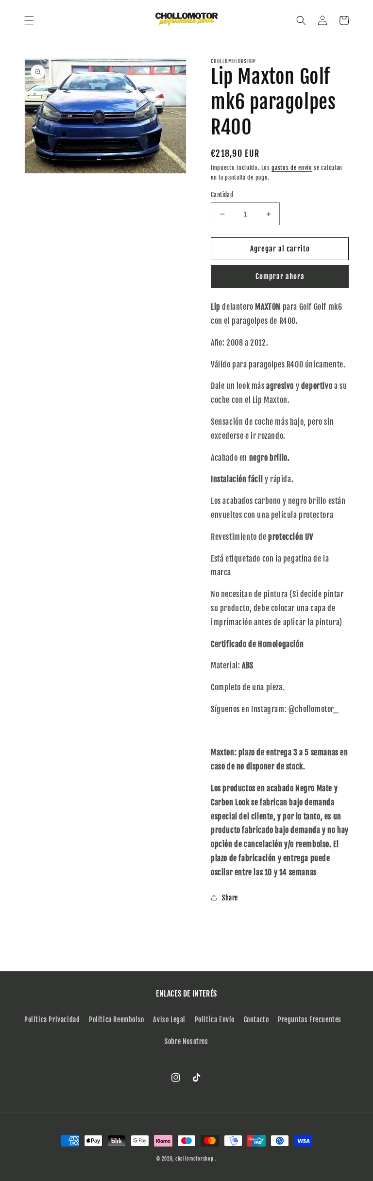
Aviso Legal (169, 1019)
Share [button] (230, 898)
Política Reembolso (116, 1019)
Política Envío (215, 1019)
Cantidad (222, 195)
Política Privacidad (52, 1019)
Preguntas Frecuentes (309, 1019)
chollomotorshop (194, 1159)
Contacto (256, 1019)
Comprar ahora (280, 276)
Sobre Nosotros (186, 1041)
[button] (29, 20)
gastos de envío (291, 167)
